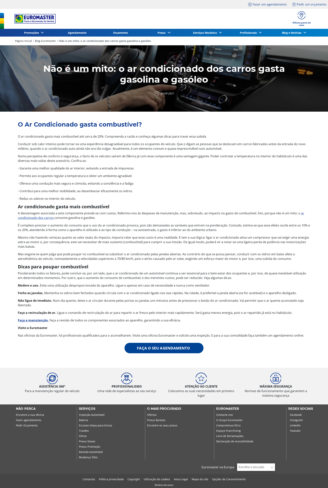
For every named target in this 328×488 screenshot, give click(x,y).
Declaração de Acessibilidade (234, 441)
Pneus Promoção (89, 446)
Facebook (296, 415)
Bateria (83, 420)
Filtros (83, 436)
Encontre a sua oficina (30, 415)
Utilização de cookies (157, 479)
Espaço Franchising (228, 430)
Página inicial (23, 41)
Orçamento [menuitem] (120, 32)
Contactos (89, 479)
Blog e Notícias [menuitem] (292, 32)
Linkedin (295, 425)
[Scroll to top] (318, 480)
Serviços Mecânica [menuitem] (205, 32)
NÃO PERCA (25, 408)
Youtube (295, 430)
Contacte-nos (224, 415)
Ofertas (152, 415)
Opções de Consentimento (229, 479)
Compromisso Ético (228, 425)
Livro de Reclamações (230, 436)
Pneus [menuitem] (162, 32)
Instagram (296, 420)
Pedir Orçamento (27, 425)
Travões (84, 430)
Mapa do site (200, 479)
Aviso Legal (181, 479)
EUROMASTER (227, 408)
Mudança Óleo (88, 457)
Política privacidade (111, 479)
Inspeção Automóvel (92, 415)
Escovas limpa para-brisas (95, 425)
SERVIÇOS (87, 408)
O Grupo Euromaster (229, 420)
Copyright (134, 479)
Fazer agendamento (28, 420)
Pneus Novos (87, 441)
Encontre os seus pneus (162, 425)
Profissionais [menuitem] (249, 32)
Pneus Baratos (156, 420)
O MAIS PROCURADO (164, 408)
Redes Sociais (300, 408)
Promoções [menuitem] (32, 32)
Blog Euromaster (45, 41)
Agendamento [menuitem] (77, 32)
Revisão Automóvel (91, 452)
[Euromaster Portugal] (34, 19)
